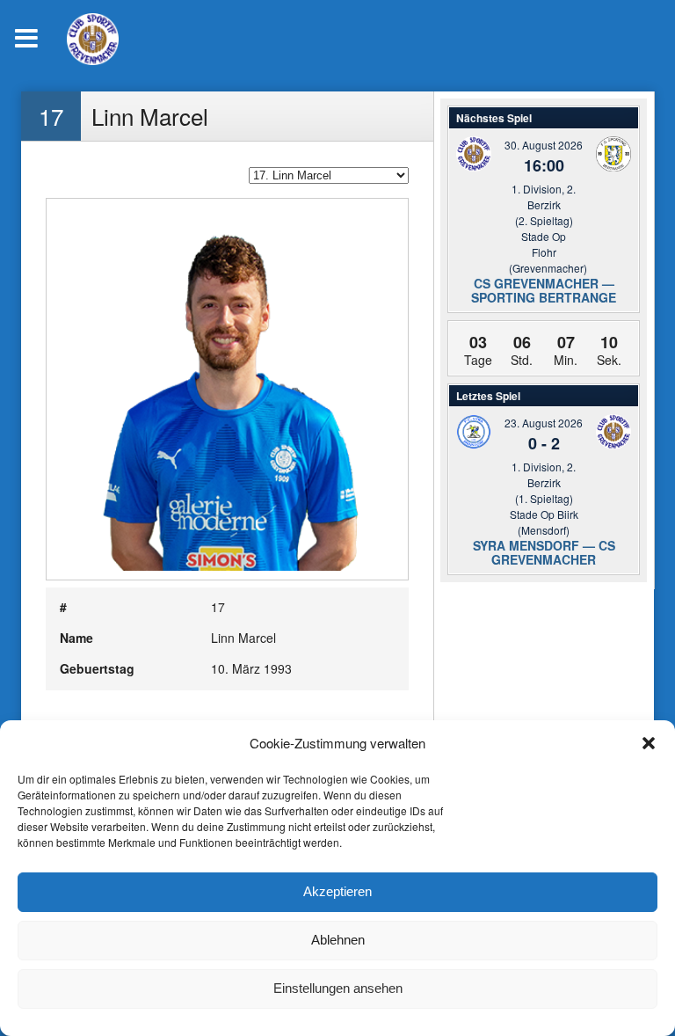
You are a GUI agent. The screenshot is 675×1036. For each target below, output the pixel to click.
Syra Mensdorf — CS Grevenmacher (544, 552)
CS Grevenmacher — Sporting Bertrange (543, 290)
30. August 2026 (543, 144)
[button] (648, 743)
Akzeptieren (337, 891)
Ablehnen (338, 939)
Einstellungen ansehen (338, 988)
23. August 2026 (543, 422)
